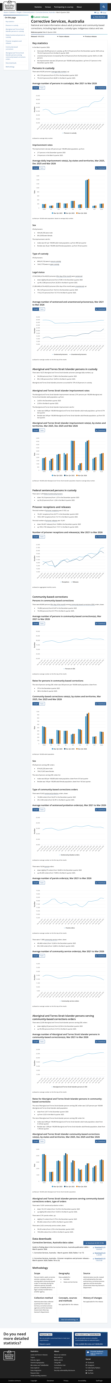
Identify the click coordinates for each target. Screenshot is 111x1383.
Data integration (36, 1370)
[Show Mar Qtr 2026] (81, 215)
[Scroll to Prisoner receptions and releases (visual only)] (72, 507)
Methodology (10, 67)
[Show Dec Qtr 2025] (69, 215)
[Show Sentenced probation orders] (69, 856)
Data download (100, 17)
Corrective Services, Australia (45, 12)
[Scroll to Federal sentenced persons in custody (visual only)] (78, 490)
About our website (60, 1355)
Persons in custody (12, 25)
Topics (33, 1357)
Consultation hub (59, 1365)
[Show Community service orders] (69, 1003)
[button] (104, 7)
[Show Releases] (74, 584)
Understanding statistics (39, 1376)
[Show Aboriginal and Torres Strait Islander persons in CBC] (69, 1088)
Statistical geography (37, 1363)
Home (6, 12)
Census (48, 7)
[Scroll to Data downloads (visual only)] (53, 1239)
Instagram (91, 1365)
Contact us (57, 1368)
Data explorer (35, 1368)
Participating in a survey (63, 7)
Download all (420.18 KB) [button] (96, 1243)
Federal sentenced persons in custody (15, 36)
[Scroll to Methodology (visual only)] (50, 1268)
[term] (59, 72)
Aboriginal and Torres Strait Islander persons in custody (15, 30)
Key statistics (10, 21)
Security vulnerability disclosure (64, 1370)
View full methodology (68, 1320)
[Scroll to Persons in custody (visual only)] (56, 68)
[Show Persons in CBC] (69, 670)
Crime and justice (28, 12)
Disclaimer (50, 1381)
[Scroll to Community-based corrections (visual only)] (70, 597)
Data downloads (11, 63)
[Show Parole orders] (69, 930)
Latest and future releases (39, 1355)
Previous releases (91, 36)
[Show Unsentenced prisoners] (78, 356)
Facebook (91, 1363)
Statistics (38, 7)
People (19, 12)
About (79, 7)
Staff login (99, 1381)
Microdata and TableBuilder (40, 1365)
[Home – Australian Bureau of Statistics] (9, 1355)
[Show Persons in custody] (69, 135)
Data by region (35, 1360)
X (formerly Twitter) (93, 1368)
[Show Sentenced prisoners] (60, 356)
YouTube (90, 1373)
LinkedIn (90, 1370)
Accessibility (82, 1381)
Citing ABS (57, 1363)
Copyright (34, 1381)
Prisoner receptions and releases (14, 42)
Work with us (58, 1357)
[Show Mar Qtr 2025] (57, 215)
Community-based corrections (12, 48)
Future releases (64, 36)
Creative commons (14, 1381)
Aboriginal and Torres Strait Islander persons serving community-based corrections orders (15, 56)
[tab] (36, 87)
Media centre (58, 1360)
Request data (35, 1373)
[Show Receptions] (64, 584)
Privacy (66, 1381)
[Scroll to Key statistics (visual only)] (49, 43)
